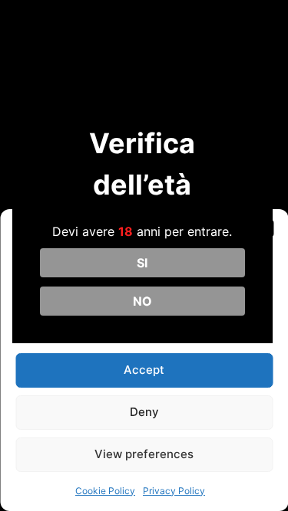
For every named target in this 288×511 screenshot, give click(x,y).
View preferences (144, 454)
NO (142, 301)
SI (142, 262)
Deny (144, 412)
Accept (144, 369)
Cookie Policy (105, 490)
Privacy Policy (174, 490)
